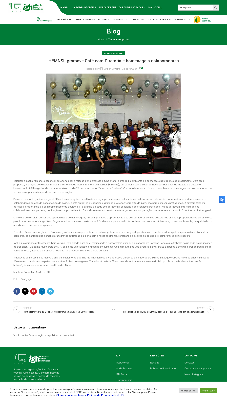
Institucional (122, 362)
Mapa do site (182, 19)
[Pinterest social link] (33, 291)
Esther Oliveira (112, 68)
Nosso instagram (193, 374)
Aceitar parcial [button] (188, 390)
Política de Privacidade (163, 368)
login (40, 335)
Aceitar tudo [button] (208, 390)
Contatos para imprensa (197, 368)
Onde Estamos (124, 368)
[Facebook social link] (16, 291)
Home (101, 39)
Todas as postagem (113, 309)
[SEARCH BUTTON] (216, 7)
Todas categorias (118, 39)
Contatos (189, 362)
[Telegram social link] (50, 291)
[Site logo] (26, 7)
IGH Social (121, 374)
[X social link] (25, 291)
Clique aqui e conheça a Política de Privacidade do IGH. (91, 395)
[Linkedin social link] (42, 291)
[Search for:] (195, 8)
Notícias (154, 362)
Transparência (124, 380)
